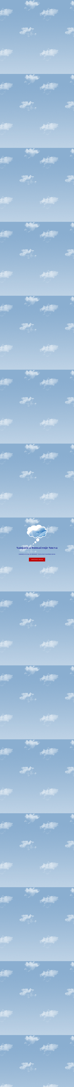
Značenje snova (37, 559)
